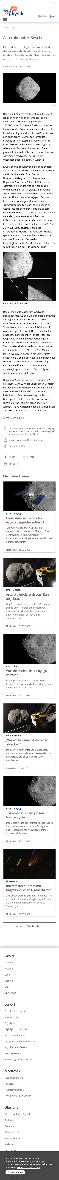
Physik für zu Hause (15, 1011)
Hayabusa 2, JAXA (17, 446)
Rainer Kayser (10, 66)
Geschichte (10, 1150)
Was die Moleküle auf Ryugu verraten (26, 673)
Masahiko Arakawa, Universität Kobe (26, 440)
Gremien (9, 1126)
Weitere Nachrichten (29, 926)
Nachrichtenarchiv (14, 1089)
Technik (9, 980)
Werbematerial (12, 1138)
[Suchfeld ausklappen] (53, 2)
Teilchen (9, 962)
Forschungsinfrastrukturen (19, 1059)
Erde (7, 986)
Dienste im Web (13, 1132)
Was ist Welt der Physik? (17, 1114)
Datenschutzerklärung (29, 1167)
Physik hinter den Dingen (18, 1095)
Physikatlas (10, 1023)
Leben (8, 974)
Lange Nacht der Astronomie (20, 1041)
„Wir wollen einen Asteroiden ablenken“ (27, 742)
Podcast (9, 1083)
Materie (9, 968)
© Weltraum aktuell (13, 417)
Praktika (9, 1144)
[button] (9, 456)
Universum (10, 27)
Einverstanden (15, 1172)
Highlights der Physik (16, 1029)
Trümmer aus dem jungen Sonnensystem (25, 815)
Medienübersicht (14, 1077)
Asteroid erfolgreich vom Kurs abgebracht (28, 596)
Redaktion (10, 1120)
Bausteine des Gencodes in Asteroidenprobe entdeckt (25, 520)
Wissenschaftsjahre (15, 1035)
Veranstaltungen (13, 1017)
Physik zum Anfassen (16, 1047)
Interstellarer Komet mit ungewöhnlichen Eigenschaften (28, 888)
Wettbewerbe (12, 1053)
